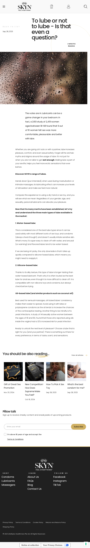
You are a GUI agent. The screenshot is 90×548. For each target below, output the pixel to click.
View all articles (77, 355)
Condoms (8, 477)
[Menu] (4, 6)
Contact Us (34, 489)
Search (85, 6)
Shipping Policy (8, 527)
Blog (30, 485)
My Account (68, 6)
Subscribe (78, 426)
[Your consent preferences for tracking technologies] (86, 544)
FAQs (30, 481)
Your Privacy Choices (52, 545)
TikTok (57, 485)
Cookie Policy (38, 522)
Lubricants (8, 481)
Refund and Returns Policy (56, 522)
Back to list (11, 27)
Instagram (60, 481)
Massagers (8, 485)
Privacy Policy (8, 522)
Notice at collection (30, 545)
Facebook (59, 477)
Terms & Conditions (15, 439)
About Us (33, 477)
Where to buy (51, 6)
